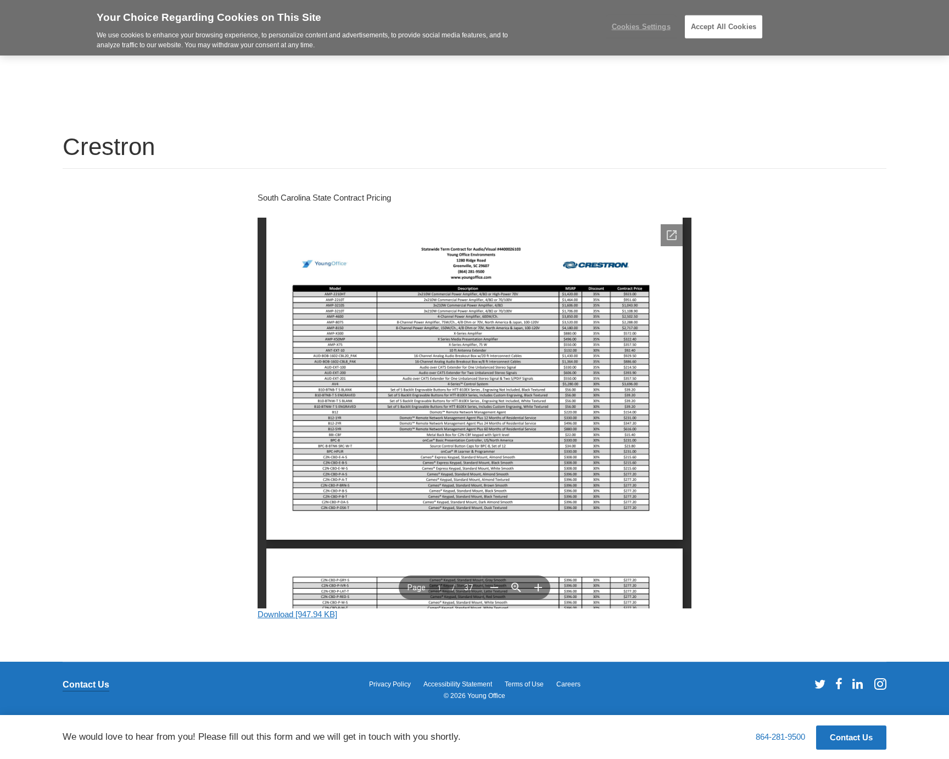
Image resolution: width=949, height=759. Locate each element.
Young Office (486, 696)
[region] (474, 28)
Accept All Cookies (723, 27)
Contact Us (86, 684)
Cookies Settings (641, 27)
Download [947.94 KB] (297, 614)
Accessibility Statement (457, 684)
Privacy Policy (390, 684)
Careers (568, 684)
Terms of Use (524, 684)
